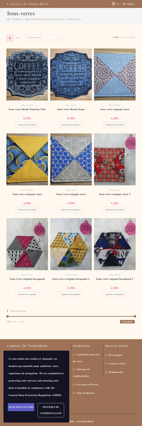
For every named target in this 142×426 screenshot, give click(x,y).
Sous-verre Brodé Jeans (71, 109)
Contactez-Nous (117, 363)
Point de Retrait (85, 392)
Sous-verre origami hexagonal (27, 279)
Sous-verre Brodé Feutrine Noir (27, 109)
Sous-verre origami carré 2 (115, 194)
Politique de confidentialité (81, 372)
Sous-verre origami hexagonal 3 (114, 279)
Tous (132, 37)
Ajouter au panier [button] (27, 124)
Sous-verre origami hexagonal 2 (71, 279)
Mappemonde (115, 372)
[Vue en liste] (18, 38)
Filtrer (127, 321)
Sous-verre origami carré (114, 109)
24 (126, 37)
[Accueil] (8, 19)
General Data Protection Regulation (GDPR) (35, 395)
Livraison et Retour (87, 384)
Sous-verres (75, 19)
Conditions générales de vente (86, 358)
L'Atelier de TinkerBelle (28, 4)
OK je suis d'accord (21, 407)
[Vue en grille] (10, 38)
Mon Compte (115, 355)
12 (122, 37)
